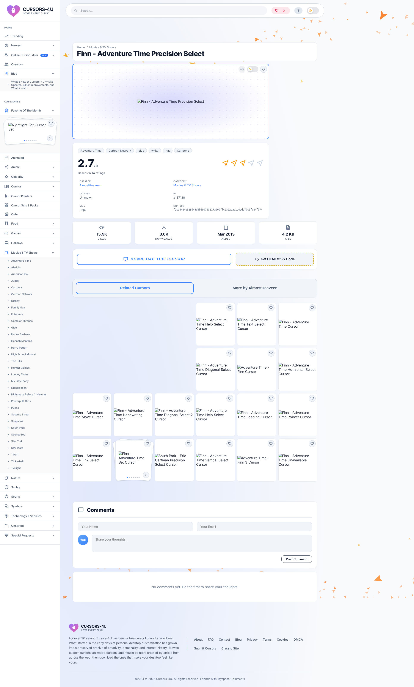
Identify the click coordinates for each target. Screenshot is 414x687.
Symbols (17, 506)
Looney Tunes (19, 374)
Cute (14, 214)
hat (168, 150)
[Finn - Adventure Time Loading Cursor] (256, 414)
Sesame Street (20, 414)
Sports (15, 496)
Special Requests (22, 535)
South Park (18, 427)
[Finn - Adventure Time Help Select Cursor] (215, 324)
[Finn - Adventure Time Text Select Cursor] (256, 324)
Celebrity (17, 176)
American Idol (19, 274)
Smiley (15, 487)
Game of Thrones (22, 320)
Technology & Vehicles (26, 516)
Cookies (283, 639)
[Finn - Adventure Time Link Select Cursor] (91, 460)
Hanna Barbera (20, 334)
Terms (267, 639)
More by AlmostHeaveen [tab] (255, 288)
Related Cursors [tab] (135, 288)
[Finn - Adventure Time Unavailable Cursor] (297, 460)
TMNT (15, 454)
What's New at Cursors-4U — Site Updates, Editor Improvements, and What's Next (32, 85)
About (198, 639)
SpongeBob (18, 434)
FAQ (211, 639)
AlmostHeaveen (90, 185)
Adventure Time (21, 260)
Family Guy (18, 307)
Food (14, 223)
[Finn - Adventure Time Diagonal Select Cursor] (215, 369)
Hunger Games (20, 367)
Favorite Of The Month (26, 110)
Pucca (15, 407)
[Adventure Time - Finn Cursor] (256, 369)
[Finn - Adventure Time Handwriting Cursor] (133, 414)
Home (81, 47)
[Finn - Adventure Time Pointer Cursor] (297, 414)
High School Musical (23, 354)
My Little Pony (20, 381)
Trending (17, 36)
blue (141, 150)
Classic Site (230, 648)
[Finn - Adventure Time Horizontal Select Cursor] (297, 369)
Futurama (17, 314)
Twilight (16, 468)
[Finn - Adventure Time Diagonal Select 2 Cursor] (174, 414)
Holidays (17, 243)
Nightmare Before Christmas (28, 394)
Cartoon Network (21, 294)
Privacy (252, 639)
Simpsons (17, 421)
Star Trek (17, 441)
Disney (15, 300)
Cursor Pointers (21, 196)
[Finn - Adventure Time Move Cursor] (91, 414)
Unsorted (17, 525)
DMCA (298, 639)
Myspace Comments (231, 679)
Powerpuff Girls (21, 401)
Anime (15, 167)
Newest (16, 45)
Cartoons (16, 287)
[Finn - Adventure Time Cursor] (297, 324)
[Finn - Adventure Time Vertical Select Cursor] (215, 460)
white (154, 150)
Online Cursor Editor (29, 55)
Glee (14, 327)
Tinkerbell (17, 461)
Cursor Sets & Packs (24, 205)
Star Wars (17, 448)
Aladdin (15, 267)
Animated (17, 157)
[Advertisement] (194, 30)
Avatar (15, 280)
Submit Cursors (205, 648)
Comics (16, 186)
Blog (14, 73)
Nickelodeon (19, 387)
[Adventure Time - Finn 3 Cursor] (256, 460)
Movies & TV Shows (24, 252)
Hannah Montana (21, 341)
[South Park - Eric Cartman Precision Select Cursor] (174, 460)
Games (16, 233)
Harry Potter (19, 347)
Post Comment (296, 559)
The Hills (16, 361)
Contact (224, 639)
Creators (17, 64)
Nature (15, 478)
